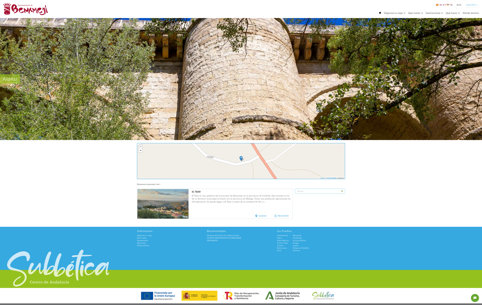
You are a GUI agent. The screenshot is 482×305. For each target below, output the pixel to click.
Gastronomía (433, 13)
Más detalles (283, 216)
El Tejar (196, 192)
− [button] (140, 150)
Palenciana (282, 248)
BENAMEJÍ (470, 5)
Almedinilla (282, 235)
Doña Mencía (283, 240)
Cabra (279, 238)
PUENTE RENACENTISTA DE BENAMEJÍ (224, 238)
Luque (295, 245)
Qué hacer (451, 13)
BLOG (459, 5)
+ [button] (140, 146)
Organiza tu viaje (393, 13)
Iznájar (296, 243)
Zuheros (296, 250)
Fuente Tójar (282, 243)
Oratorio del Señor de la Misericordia (223, 235)
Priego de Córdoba (301, 248)
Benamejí (297, 235)
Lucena (280, 245)
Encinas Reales (299, 240)
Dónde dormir (471, 13)
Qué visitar (414, 13)
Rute (279, 250)
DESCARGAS (212, 240)
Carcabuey (297, 238)
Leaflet (322, 178)
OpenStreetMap (332, 178)
